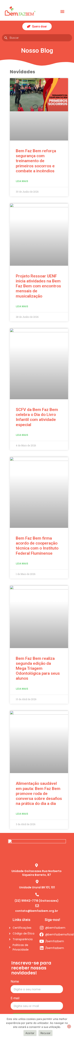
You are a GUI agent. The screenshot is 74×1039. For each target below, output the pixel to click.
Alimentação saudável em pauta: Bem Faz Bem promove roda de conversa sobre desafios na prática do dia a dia (39, 793)
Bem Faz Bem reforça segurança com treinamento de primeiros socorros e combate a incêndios (36, 160)
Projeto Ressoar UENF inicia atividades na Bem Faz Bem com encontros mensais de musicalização (38, 286)
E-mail (15, 998)
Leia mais (22, 181)
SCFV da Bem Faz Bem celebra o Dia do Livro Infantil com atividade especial (37, 417)
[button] (62, 11)
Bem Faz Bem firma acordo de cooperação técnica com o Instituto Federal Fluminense (37, 546)
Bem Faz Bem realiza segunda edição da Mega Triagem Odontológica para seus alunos (38, 668)
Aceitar (30, 1033)
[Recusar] (69, 1026)
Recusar (45, 1033)
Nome (15, 981)
